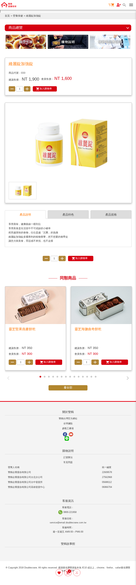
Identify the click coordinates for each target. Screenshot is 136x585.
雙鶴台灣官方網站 (68, 419)
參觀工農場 (68, 428)
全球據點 (68, 423)
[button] (40, 376)
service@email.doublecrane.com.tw (68, 523)
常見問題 (68, 462)
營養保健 (18, 16)
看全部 (68, 387)
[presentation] (8, 378)
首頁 (7, 16)
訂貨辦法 (68, 457)
